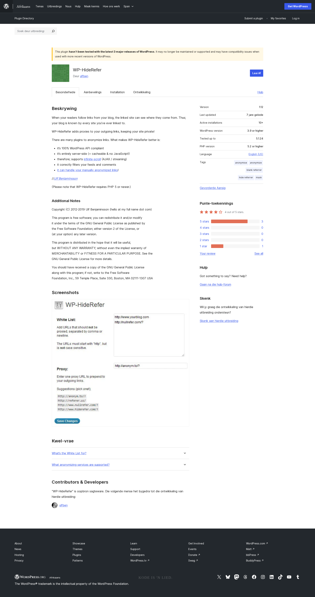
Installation (117, 92)
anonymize (256, 162)
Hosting (19, 554)
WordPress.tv (140, 560)
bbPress (252, 554)
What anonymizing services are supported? (81, 464)
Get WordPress (298, 6)
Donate (194, 554)
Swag (193, 560)
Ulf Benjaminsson (65, 178)
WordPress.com (257, 543)
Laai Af (256, 73)
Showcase (79, 543)
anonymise (241, 162)
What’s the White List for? (69, 453)
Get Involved (196, 543)
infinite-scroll (92, 159)
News (18, 549)
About (18, 543)
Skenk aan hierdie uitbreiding (219, 321)
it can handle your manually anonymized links (87, 170)
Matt (250, 549)
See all (258, 253)
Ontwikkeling (141, 92)
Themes (77, 549)
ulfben (84, 76)
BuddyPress (255, 560)
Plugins (77, 554)
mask (259, 177)
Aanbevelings (93, 92)
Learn (133, 543)
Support (135, 549)
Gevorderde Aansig (212, 188)
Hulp (260, 92)
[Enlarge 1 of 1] (184, 304)
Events (192, 549)
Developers (137, 554)
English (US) (256, 154)
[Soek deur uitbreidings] (53, 31)
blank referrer (254, 170)
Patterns (78, 560)
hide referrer (246, 177)
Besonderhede (65, 92)
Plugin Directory (24, 18)
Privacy (19, 560)
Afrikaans (54, 577)
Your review (207, 253)
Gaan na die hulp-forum (215, 284)
